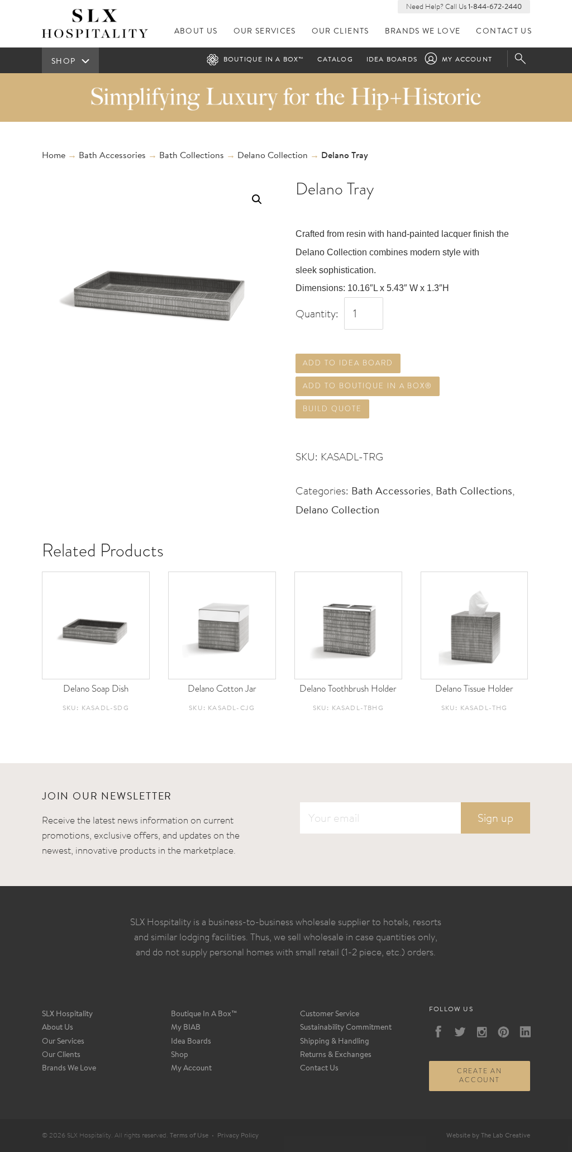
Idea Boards (391, 59)
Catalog (334, 59)
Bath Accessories (112, 155)
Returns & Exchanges (335, 1055)
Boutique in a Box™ (263, 59)
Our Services (264, 31)
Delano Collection (272, 155)
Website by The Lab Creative (488, 1135)
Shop (179, 1055)
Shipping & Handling (334, 1042)
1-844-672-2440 (495, 7)
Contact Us (504, 31)
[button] (257, 199)
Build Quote (332, 408)
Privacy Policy (238, 1135)
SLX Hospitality (67, 1014)
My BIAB (186, 1028)
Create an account (479, 1075)
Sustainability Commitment (346, 1028)
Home (53, 155)
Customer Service (329, 1014)
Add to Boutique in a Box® (367, 385)
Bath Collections (191, 155)
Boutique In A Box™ (204, 1014)
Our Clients (340, 31)
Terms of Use (189, 1135)
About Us (196, 31)
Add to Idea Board (348, 363)
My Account (467, 59)
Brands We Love (423, 31)
